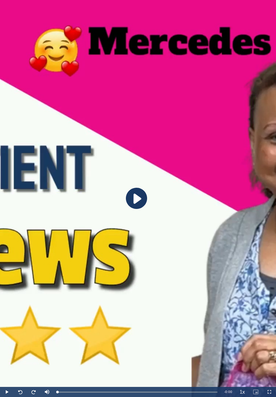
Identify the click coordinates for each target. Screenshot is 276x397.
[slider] (137, 392)
